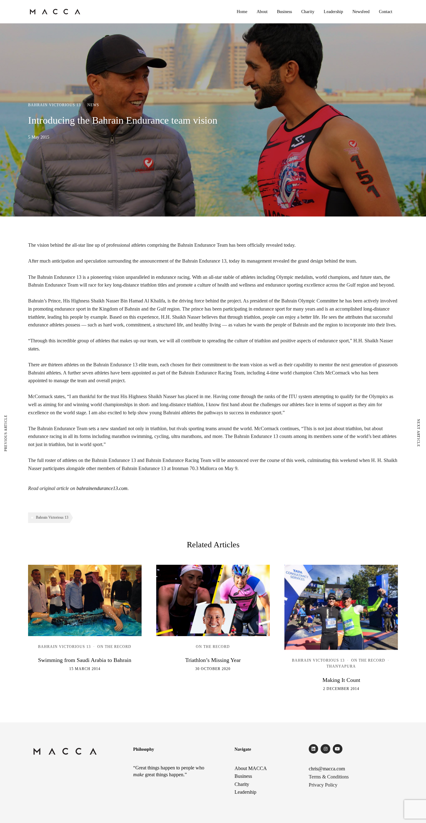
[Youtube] (337, 749)
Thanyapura (341, 666)
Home (242, 11)
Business (284, 11)
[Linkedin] (313, 749)
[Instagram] (325, 749)
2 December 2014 (341, 689)
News (93, 105)
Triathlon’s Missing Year (213, 660)
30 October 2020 (212, 669)
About (262, 11)
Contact (385, 11)
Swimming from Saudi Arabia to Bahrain (84, 660)
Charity (307, 11)
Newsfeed (361, 11)
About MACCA (251, 768)
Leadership (333, 11)
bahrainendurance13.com (102, 488)
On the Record (114, 647)
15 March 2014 (84, 669)
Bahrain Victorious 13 (54, 105)
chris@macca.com (327, 768)
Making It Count (341, 680)
